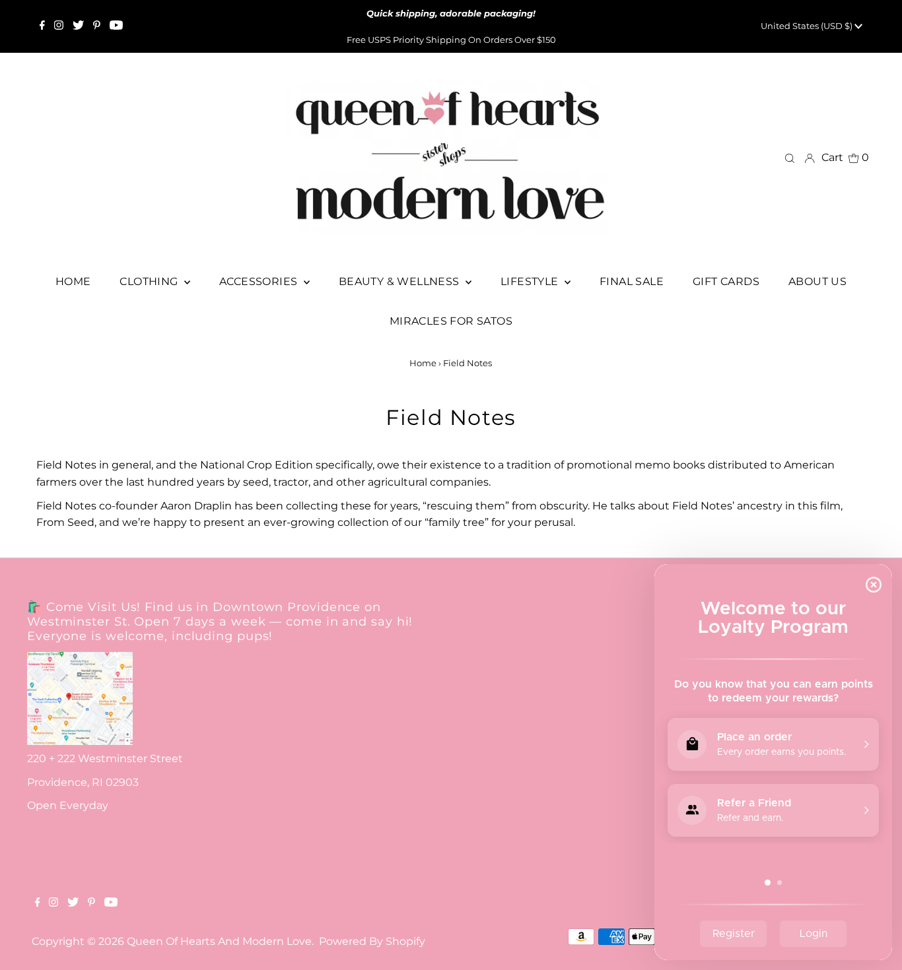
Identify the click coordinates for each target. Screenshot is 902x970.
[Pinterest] (97, 26)
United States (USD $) (807, 25)
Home (422, 363)
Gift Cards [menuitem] (726, 281)
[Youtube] (116, 26)
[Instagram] (59, 26)
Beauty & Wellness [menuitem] (400, 281)
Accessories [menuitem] (259, 281)
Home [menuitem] (73, 281)
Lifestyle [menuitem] (531, 281)
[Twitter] (78, 26)
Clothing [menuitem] (150, 281)
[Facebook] (42, 26)
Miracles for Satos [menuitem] (451, 321)
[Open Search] (789, 158)
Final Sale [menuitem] (632, 281)
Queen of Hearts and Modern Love (219, 941)
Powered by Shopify (372, 941)
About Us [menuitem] (817, 281)
